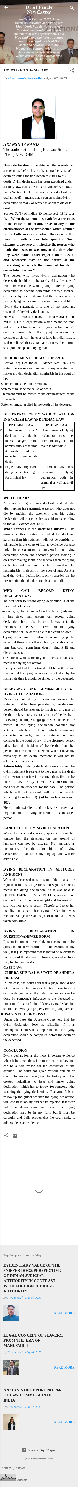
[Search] (72, 8)
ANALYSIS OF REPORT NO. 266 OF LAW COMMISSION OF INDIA (32, 1395)
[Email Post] (14, 1137)
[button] (72, 71)
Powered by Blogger (42, 1450)
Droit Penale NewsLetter (39, 9)
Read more (64, 1312)
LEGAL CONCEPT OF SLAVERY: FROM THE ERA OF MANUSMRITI (33, 1340)
